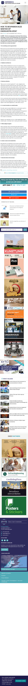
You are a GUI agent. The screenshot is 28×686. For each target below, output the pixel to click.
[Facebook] (2, 540)
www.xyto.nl (5, 535)
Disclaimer (3, 575)
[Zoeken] (25, 229)
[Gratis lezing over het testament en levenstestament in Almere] (4, 384)
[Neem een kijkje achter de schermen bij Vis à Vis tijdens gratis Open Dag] (4, 416)
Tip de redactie (15, 197)
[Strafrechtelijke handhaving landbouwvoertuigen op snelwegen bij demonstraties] (4, 403)
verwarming (9, 170)
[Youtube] (5, 540)
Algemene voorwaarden (6, 573)
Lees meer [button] (8, 683)
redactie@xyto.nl (6, 533)
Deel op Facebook (15, 191)
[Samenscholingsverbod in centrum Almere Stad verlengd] (4, 390)
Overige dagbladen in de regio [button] (8, 569)
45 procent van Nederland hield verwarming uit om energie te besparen (17, 207)
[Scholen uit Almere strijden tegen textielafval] (4, 423)
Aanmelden (4, 549)
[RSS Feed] (7, 540)
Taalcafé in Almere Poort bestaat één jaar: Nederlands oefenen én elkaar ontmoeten (18, 428)
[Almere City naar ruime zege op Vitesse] (4, 397)
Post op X (14, 194)
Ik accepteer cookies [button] (20, 680)
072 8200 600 (6, 531)
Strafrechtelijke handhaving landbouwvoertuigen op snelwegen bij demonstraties (18, 402)
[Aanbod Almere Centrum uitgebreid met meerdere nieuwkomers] (4, 410)
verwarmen (14, 170)
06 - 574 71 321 (19, 185)
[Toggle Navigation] (25, 3)
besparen (4, 170)
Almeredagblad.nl (9, 2)
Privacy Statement (5, 577)
